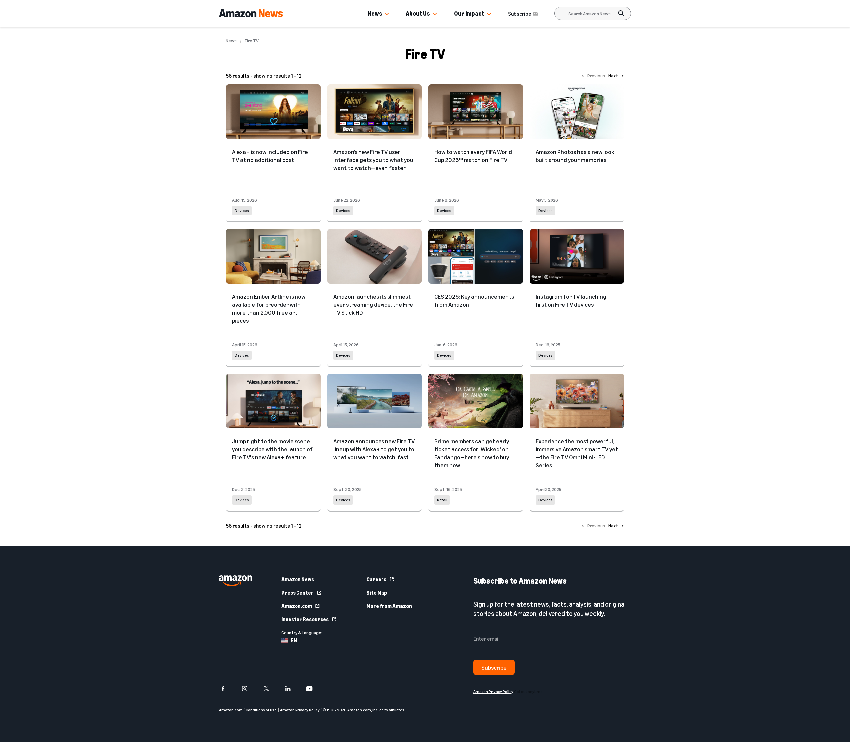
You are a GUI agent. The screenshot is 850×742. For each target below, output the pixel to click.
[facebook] (227, 688)
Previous (593, 75)
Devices (242, 210)
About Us (418, 13)
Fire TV (252, 40)
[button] (387, 14)
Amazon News (297, 579)
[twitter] (270, 688)
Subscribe (519, 13)
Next (616, 75)
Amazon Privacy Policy (300, 709)
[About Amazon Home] (235, 580)
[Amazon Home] (251, 13)
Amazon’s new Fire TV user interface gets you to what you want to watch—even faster (373, 159)
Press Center (297, 592)
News (375, 13)
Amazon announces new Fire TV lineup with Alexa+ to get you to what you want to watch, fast (374, 449)
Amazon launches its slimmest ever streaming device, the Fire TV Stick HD (373, 304)
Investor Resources (305, 619)
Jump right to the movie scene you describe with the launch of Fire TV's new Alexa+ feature (272, 449)
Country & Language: (301, 632)
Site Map (376, 592)
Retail (442, 499)
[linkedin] (292, 688)
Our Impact (469, 13)
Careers (376, 579)
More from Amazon (389, 606)
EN (294, 640)
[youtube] (313, 688)
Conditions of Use (261, 709)
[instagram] (249, 688)
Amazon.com (296, 606)
